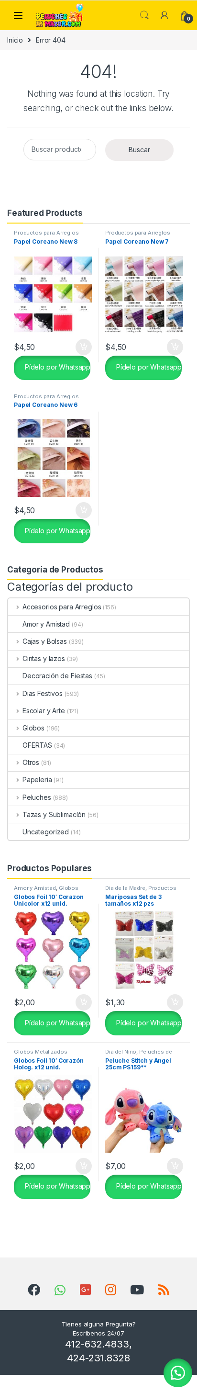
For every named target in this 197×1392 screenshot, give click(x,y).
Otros (30, 762)
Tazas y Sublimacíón (54, 814)
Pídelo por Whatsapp (56, 367)
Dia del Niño (120, 1051)
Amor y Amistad (46, 624)
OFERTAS (37, 745)
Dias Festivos (42, 693)
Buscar (139, 150)
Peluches (36, 797)
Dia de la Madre (125, 888)
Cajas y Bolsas (44, 641)
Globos (33, 728)
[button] (178, 1372)
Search (144, 15)
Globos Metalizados (40, 1051)
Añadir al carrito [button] (82, 347)
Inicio (15, 40)
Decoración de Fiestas (57, 676)
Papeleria (37, 779)
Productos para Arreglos (46, 232)
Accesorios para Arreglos (61, 607)
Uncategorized (45, 832)
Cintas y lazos (43, 658)
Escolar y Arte (43, 711)
